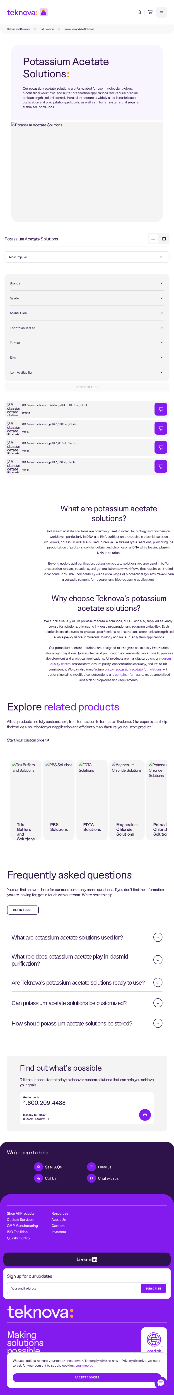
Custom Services (20, 1219)
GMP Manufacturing (22, 1225)
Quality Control (18, 1238)
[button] (161, 1383)
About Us (58, 1219)
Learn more (83, 1365)
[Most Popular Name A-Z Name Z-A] (87, 257)
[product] (79, 409)
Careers (58, 1225)
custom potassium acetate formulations (133, 669)
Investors (58, 1231)
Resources (59, 1213)
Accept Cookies (87, 1377)
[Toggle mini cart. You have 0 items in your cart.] (150, 12)
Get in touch (23, 909)
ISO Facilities (17, 1231)
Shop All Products (20, 1213)
